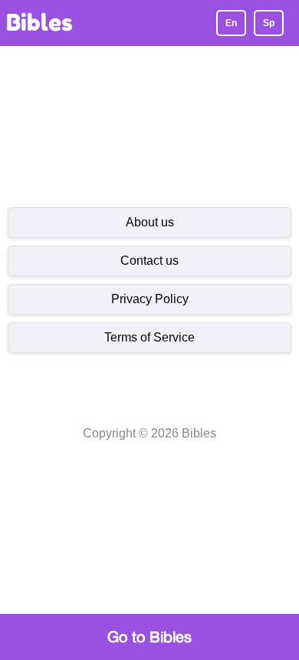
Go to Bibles (149, 636)
